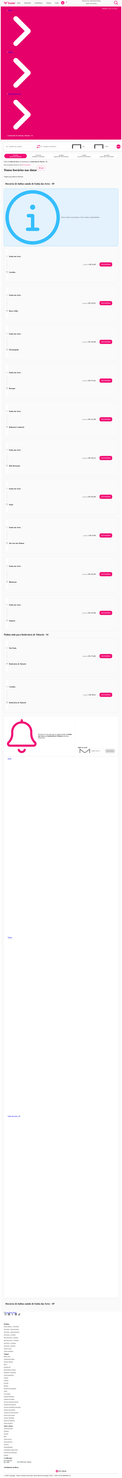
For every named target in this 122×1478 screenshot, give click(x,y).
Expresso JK (7, 1367)
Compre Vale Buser (9, 1418)
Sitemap (6, 1455)
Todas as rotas (7, 1348)
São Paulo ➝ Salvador (10, 1343)
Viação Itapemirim (9, 1375)
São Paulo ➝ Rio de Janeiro (11, 1329)
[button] (61, 264)
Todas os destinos (8, 1351)
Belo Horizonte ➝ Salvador (11, 1340)
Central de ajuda (8, 1428)
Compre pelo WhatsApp (10, 1452)
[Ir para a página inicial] (10, 1312)
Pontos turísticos (8, 1423)
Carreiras (6, 1444)
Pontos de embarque (9, 1420)
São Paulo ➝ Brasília (9, 1346)
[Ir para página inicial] (9, 3)
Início (18, 3)
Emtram (6, 1378)
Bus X (5, 1364)
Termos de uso (8, 1439)
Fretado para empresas (10, 1404)
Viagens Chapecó (8, 1362)
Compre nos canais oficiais (11, 1412)
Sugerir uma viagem (9, 1415)
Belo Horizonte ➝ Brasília (11, 1337)
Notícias (6, 1434)
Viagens (48, 3)
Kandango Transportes (10, 1372)
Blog (5, 1436)
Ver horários (106, 264)
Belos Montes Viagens (10, 1370)
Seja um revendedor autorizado (12, 1407)
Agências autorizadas (9, 1410)
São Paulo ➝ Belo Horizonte (11, 1332)
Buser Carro (7, 1356)
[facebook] (9, 1315)
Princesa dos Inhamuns (10, 1388)
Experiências (39, 2)
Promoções (27, 3)
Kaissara (6, 1386)
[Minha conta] (63, 3)
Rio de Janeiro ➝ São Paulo (11, 1326)
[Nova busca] (116, 3)
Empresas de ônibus (9, 1359)
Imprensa (6, 1431)
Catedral (6, 1380)
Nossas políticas (8, 1442)
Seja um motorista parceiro (11, 1402)
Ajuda (57, 3)
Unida (5, 1391)
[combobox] (22, 146)
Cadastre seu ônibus (9, 1399)
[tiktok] (19, 1315)
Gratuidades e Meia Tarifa (11, 1450)
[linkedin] (16, 1315)
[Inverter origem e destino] (38, 146)
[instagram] (5, 1315)
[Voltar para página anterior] (67, 3)
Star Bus (6, 1383)
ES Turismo (7, 1394)
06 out (41, 168)
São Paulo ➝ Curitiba (10, 1335)
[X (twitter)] (12, 1315)
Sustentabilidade (8, 1447)
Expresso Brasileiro (9, 1396)
